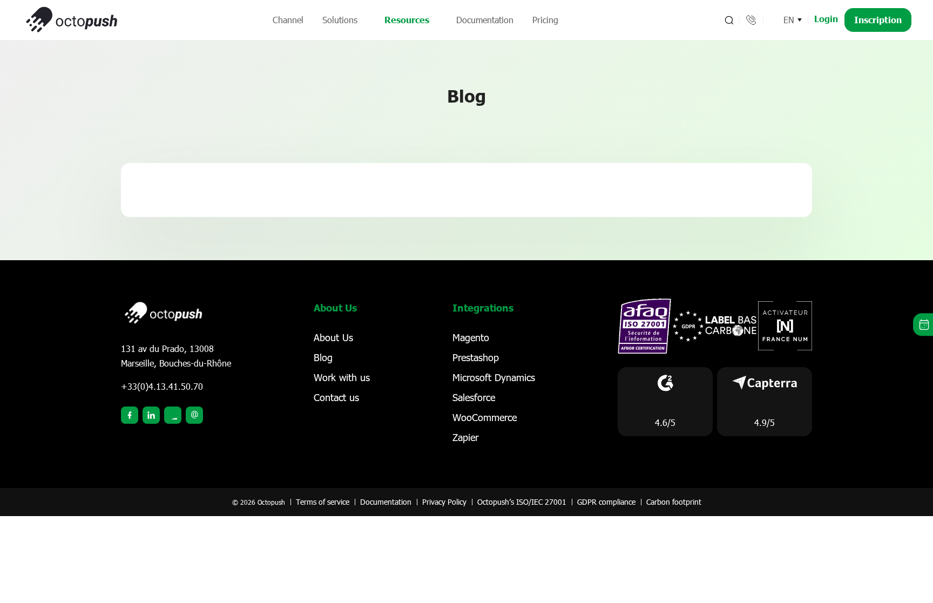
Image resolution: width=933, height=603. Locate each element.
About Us (333, 337)
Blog (323, 357)
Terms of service (322, 501)
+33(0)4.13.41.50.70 (162, 386)
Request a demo (923, 324)
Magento (470, 337)
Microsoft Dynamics (493, 377)
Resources (406, 20)
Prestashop (475, 357)
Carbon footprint (673, 501)
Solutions (339, 20)
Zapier (465, 437)
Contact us (336, 397)
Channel (288, 20)
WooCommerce (484, 417)
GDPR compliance (606, 501)
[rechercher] (728, 20)
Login (826, 18)
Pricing (545, 20)
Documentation (484, 20)
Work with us (342, 377)
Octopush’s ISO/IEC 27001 (521, 501)
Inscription (878, 20)
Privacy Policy (444, 501)
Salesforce (473, 397)
